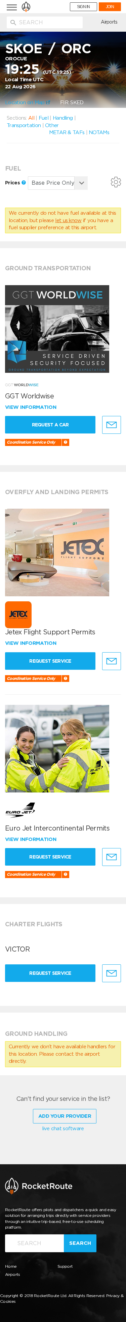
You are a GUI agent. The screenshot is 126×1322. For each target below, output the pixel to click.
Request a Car (50, 424)
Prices (13, 183)
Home (10, 1266)
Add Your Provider (64, 1116)
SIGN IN (83, 6)
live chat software (63, 1128)
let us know (68, 220)
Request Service (50, 661)
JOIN (110, 6)
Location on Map (25, 102)
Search (80, 1243)
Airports (109, 22)
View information (31, 407)
